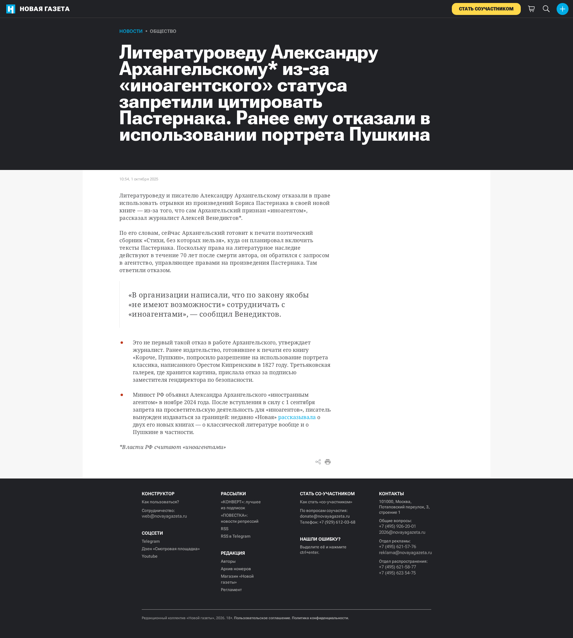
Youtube (150, 556)
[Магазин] (531, 9)
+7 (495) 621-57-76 (397, 546)
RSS (224, 528)
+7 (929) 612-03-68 (337, 522)
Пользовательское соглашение (262, 618)
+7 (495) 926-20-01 (397, 526)
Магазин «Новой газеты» (237, 579)
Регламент (231, 589)
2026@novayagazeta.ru (402, 532)
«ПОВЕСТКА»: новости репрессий (239, 518)
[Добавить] (563, 9)
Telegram (151, 541)
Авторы (228, 561)
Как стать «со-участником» (326, 501)
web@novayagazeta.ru (164, 516)
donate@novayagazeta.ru (325, 516)
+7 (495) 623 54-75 (397, 573)
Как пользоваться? (160, 501)
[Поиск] (546, 9)
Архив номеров (236, 568)
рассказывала (297, 417)
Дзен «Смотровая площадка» (171, 548)
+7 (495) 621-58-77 (397, 567)
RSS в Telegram (235, 536)
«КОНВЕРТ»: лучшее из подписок (241, 504)
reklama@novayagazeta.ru (405, 552)
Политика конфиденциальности (320, 618)
